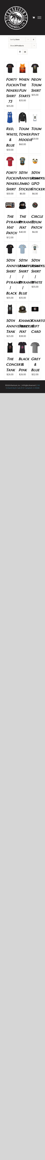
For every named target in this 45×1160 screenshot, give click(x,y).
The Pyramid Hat (26, 222)
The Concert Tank (14, 364)
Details (10, 73)
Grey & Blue (35, 364)
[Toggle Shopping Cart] (33, 17)
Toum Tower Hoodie (25, 134)
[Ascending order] (33, 39)
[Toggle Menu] (39, 17)
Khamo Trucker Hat (26, 326)
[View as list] (24, 51)
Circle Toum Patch (37, 222)
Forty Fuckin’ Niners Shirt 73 (13, 90)
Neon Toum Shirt (36, 85)
